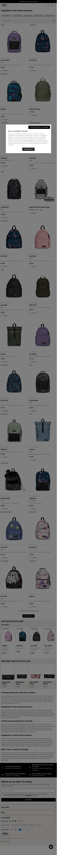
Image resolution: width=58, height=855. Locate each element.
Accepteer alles (28, 149)
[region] (28, 139)
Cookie (9, 137)
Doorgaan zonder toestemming (39, 127)
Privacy (44, 135)
